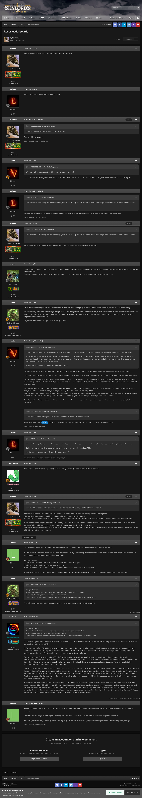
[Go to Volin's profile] (13, 173)
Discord (53, 18)
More (100, 18)
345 (14, 647)
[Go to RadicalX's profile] (13, 629)
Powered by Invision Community (130, 786)
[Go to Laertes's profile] (13, 555)
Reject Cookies (132, 793)
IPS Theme (5, 784)
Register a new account (39, 759)
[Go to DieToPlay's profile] (6, 39)
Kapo (13, 302)
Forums (8, 18)
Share (117, 39)
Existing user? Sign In (118, 18)
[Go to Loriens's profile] (13, 101)
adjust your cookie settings (68, 793)
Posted (30, 48)
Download (21, 18)
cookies (15, 793)
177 (14, 114)
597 (13, 185)
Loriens (13, 89)
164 (14, 81)
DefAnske (112, 698)
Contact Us (7, 786)
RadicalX (12, 617)
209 (14, 294)
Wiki (79, 18)
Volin (13, 160)
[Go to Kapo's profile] (13, 315)
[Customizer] (138, 18)
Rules (33, 18)
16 (14, 567)
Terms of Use (19, 795)
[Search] (138, 8)
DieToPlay (16, 38)
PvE (23, 40)
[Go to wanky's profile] (13, 276)
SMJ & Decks (67, 18)
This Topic (130, 8)
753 (13, 488)
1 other (133, 698)
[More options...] (136, 48)
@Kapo (44, 422)
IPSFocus (14, 784)
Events (89, 18)
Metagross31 (13, 464)
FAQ (42, 18)
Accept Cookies (116, 793)
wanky (12, 264)
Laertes (13, 542)
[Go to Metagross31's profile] (13, 476)
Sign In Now (103, 759)
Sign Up (131, 18)
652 (14, 333)
